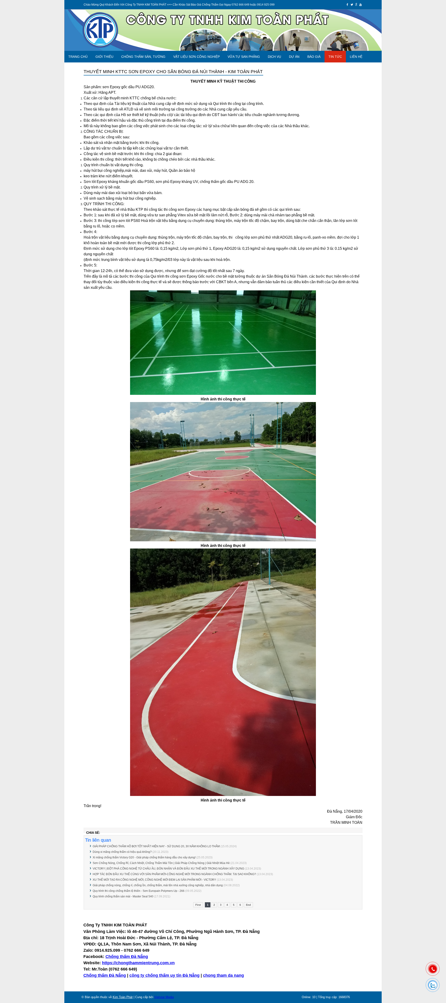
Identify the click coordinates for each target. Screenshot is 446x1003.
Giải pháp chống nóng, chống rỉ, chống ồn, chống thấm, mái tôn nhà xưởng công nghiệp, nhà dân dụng (158, 885)
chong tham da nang (223, 975)
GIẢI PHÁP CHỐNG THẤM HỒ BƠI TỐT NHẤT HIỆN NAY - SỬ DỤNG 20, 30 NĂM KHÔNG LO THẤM (156, 846)
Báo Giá (314, 56)
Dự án (294, 56)
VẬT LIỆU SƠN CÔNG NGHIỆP (196, 56)
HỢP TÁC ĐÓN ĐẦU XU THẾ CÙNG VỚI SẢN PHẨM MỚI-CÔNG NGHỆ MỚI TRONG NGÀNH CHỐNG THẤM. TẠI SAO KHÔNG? (174, 874)
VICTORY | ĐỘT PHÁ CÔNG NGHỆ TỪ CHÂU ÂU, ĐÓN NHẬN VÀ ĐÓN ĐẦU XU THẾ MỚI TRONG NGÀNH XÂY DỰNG (168, 868)
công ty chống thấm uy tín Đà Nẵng (164, 975)
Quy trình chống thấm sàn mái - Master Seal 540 (123, 896)
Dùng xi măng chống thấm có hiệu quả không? (122, 852)
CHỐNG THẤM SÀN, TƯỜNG (143, 56)
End (248, 904)
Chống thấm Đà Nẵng (126, 956)
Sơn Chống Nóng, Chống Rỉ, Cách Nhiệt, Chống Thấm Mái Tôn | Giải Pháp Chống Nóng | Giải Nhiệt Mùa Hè (161, 863)
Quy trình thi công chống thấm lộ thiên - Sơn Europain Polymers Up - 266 (138, 891)
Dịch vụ (274, 56)
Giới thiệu (104, 56)
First (198, 904)
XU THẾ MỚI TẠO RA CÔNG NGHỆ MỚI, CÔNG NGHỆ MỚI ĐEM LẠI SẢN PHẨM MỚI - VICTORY (154, 879)
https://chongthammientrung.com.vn (138, 963)
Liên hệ (356, 56)
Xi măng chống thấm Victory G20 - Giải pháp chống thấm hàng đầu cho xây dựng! (144, 857)
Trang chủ (78, 56)
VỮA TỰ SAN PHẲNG (244, 56)
